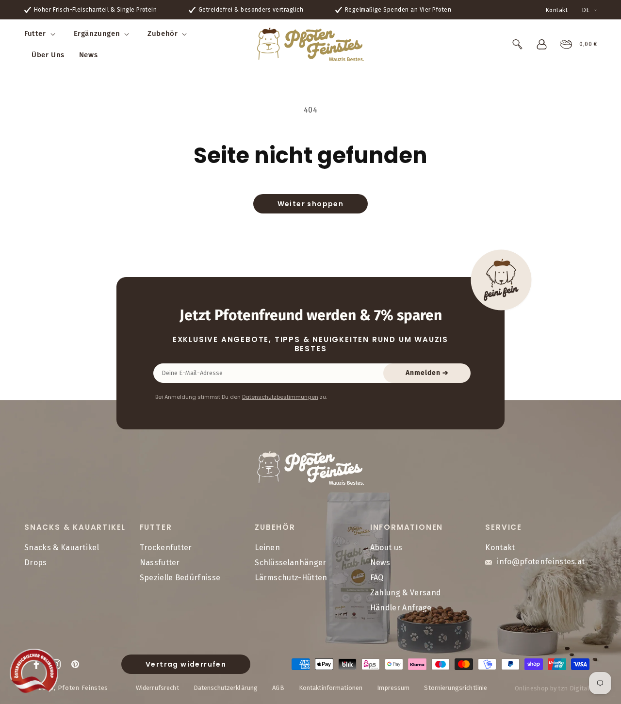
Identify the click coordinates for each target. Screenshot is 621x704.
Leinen (267, 548)
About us (386, 548)
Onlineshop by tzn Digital (552, 688)
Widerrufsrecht (157, 687)
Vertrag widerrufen (186, 664)
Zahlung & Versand (405, 592)
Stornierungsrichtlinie (455, 687)
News (380, 563)
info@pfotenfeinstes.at (541, 562)
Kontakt (557, 10)
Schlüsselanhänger (290, 563)
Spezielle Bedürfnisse (180, 577)
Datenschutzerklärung (226, 687)
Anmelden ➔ (427, 373)
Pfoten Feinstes (83, 687)
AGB (278, 687)
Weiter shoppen (311, 204)
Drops (35, 563)
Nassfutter (160, 563)
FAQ (377, 577)
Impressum (393, 687)
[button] (41, 34)
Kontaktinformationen (331, 687)
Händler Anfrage (401, 607)
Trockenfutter (166, 548)
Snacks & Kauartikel (61, 548)
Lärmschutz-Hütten (291, 577)
